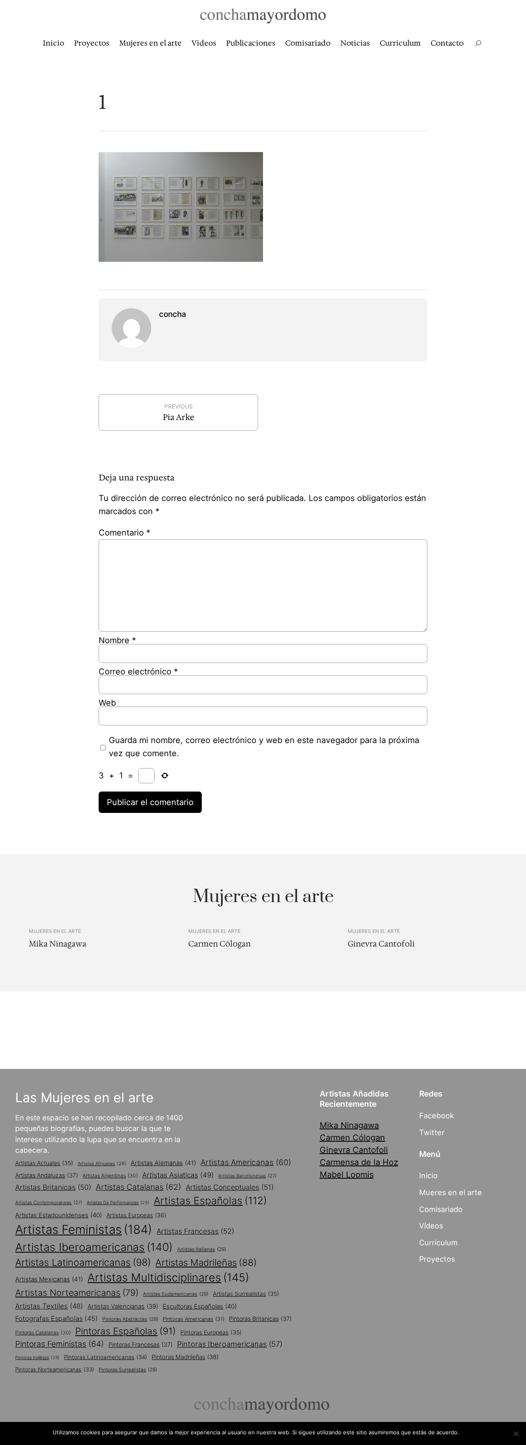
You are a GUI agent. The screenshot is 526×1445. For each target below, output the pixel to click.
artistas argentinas (110, 1176)
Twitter (432, 1132)
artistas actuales (44, 1163)
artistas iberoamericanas (94, 1246)
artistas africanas (102, 1163)
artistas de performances (118, 1202)
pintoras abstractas (130, 1319)
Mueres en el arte (450, 1192)
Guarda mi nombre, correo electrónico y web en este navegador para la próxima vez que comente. (264, 746)
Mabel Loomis (347, 1175)
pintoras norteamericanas (54, 1369)
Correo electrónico (138, 671)
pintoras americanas (193, 1319)
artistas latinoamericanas (83, 1262)
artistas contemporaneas (48, 1202)
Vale (468, 1432)
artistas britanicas (53, 1187)
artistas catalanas (138, 1187)
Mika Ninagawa (57, 944)
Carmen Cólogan (219, 944)
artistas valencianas (123, 1306)
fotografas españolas (56, 1318)
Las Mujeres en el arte (84, 1098)
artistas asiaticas (178, 1175)
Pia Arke (178, 417)
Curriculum (438, 1242)
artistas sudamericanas (175, 1294)
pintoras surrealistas (128, 1370)
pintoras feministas (59, 1344)
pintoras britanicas (260, 1318)
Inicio (428, 1175)
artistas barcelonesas (247, 1176)
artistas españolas (210, 1200)
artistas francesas (195, 1231)
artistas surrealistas (246, 1293)
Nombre (117, 640)
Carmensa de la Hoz (359, 1162)
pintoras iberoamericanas (229, 1343)
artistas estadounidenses (58, 1215)
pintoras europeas (211, 1332)
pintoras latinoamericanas (105, 1357)
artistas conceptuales (230, 1187)
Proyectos (437, 1258)
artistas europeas (136, 1215)
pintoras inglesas (37, 1357)
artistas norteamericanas (76, 1292)
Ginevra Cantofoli (381, 944)
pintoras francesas (140, 1344)
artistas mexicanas (49, 1279)
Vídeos (431, 1225)
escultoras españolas (200, 1306)
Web (107, 703)
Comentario (124, 533)
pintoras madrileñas (185, 1357)
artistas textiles (49, 1306)
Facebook (436, 1115)
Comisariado (441, 1209)
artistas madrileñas (206, 1262)
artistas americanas (246, 1162)
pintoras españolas (125, 1331)
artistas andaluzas (46, 1175)
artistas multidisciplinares (168, 1277)
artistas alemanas (163, 1163)
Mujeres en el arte (55, 931)
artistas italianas (201, 1249)
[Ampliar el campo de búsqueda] (478, 43)
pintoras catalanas (43, 1333)
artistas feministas (83, 1229)
